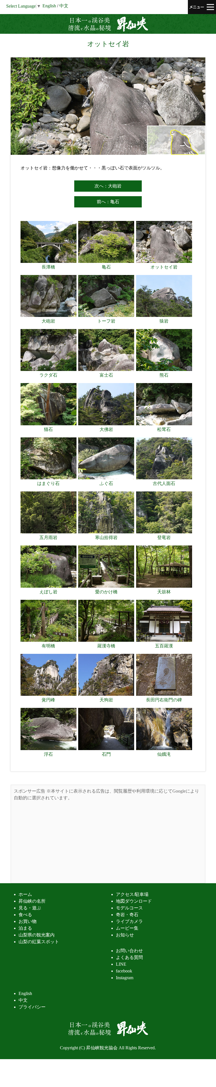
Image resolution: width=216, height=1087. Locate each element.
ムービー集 (127, 928)
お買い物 (28, 921)
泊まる (25, 928)
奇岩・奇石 (127, 914)
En (49, 5)
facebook (124, 971)
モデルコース (129, 907)
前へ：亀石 (108, 201)
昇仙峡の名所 (32, 901)
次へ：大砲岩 (108, 186)
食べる (25, 914)
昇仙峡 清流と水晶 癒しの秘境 (108, 24)
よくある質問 (129, 957)
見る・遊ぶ (30, 907)
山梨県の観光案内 (37, 934)
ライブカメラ (129, 921)
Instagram (124, 977)
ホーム (25, 894)
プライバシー (32, 1007)
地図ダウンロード (134, 901)
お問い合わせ (129, 950)
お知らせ (125, 934)
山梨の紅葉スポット (39, 941)
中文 (63, 5)
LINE (121, 964)
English (25, 993)
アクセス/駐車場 (132, 894)
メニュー (202, 7)
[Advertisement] (108, 840)
